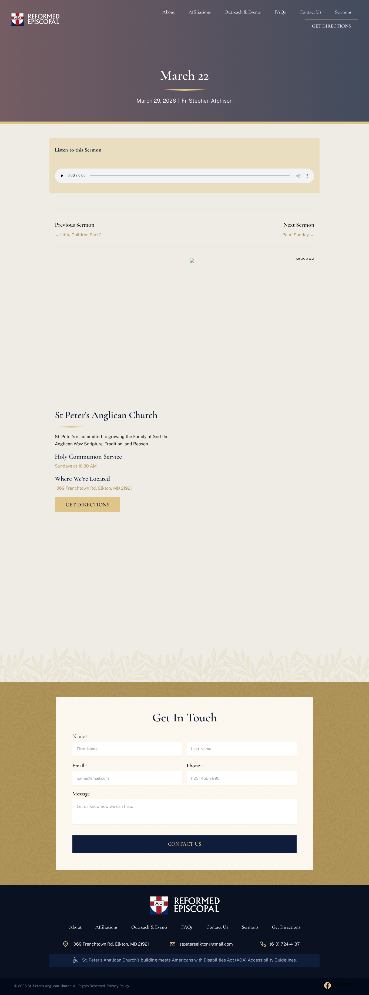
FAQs (280, 12)
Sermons (343, 12)
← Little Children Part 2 (78, 234)
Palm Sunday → (298, 234)
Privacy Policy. (118, 986)
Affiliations (200, 12)
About (168, 12)
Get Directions (331, 26)
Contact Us (310, 12)
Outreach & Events (242, 12)
